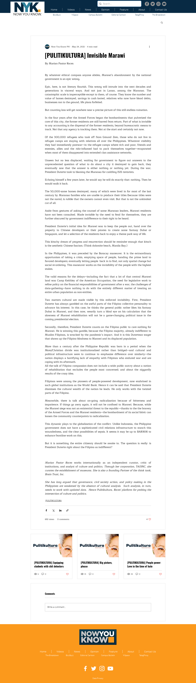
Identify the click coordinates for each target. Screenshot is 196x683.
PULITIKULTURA (53, 500)
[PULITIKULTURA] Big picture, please (96, 564)
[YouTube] (164, 4)
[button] (161, 22)
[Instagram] (158, 4)
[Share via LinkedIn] (60, 510)
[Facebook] (147, 4)
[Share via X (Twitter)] (53, 510)
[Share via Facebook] (46, 510)
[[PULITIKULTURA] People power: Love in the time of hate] (144, 545)
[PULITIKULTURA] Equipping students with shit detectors (49, 564)
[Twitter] (153, 4)
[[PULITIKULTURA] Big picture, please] (98, 545)
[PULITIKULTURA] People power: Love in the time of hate (144, 564)
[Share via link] (67, 510)
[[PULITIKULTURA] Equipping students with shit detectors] (51, 545)
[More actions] (149, 46)
